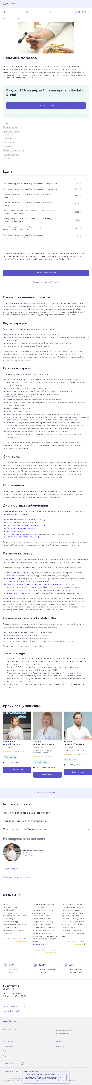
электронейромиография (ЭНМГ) (23, 537)
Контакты (60, 1046)
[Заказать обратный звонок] (50, 12)
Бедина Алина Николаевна (43, 743)
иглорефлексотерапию (18, 593)
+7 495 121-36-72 (11, 989)
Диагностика (9, 143)
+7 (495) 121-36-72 (81, 12)
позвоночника (35, 534)
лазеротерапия (50, 584)
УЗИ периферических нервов (21, 528)
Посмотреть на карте (14, 1006)
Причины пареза (11, 131)
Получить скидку (46, 105)
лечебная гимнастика (17, 573)
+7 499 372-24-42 (10, 1029)
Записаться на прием (46, 273)
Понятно (63, 1077)
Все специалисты (46, 793)
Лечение (7, 146)
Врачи (6, 1051)
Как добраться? (11, 1011)
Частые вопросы (11, 154)
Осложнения (9, 139)
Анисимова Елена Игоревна (12, 743)
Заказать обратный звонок (46, 282)
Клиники (59, 1042)
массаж (10, 579)
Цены (5, 123)
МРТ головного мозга (17, 534)
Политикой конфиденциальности (37, 1080)
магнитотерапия (33, 584)
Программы (8, 1046)
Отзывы (6, 158)
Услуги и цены (9, 1042)
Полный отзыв (39, 945)
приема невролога (19, 309)
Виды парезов (10, 127)
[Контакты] (27, 12)
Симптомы (8, 135)
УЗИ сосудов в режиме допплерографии (26, 525)
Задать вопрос (10, 869)
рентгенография (15, 531)
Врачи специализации (14, 150)
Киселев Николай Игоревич (74, 743)
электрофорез (66, 584)
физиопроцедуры (15, 584)
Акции (5, 1056)
